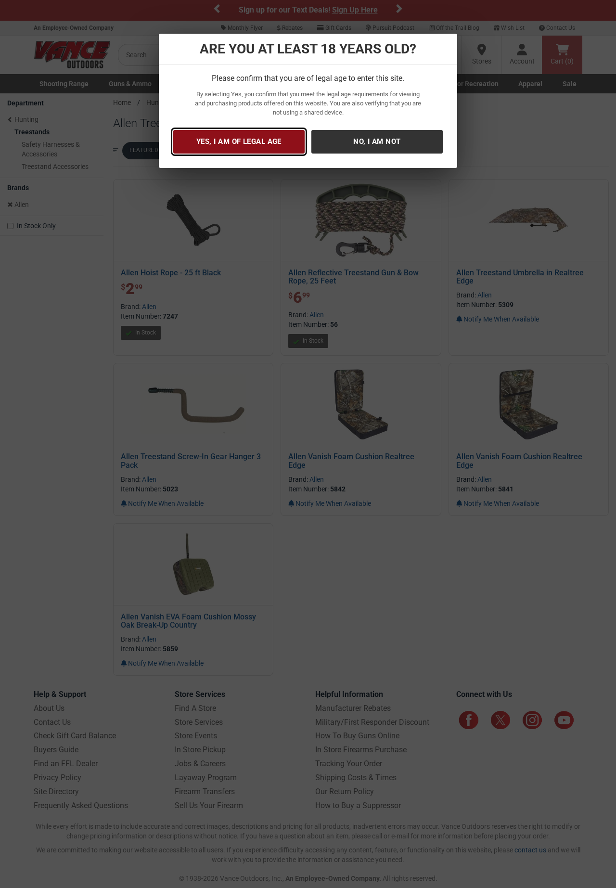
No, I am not (376, 141)
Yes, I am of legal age (239, 141)
